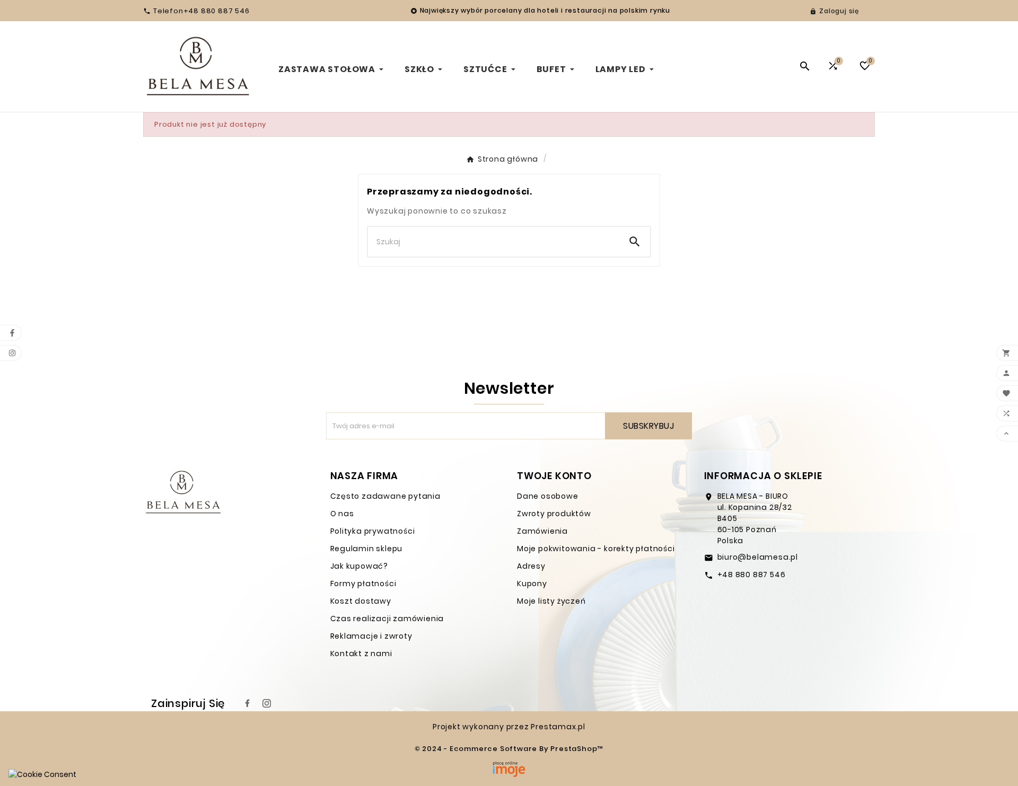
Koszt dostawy (360, 601)
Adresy (531, 566)
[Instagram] (267, 703)
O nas (342, 513)
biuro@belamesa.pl (757, 557)
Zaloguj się (839, 10)
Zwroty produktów (554, 513)
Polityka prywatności (372, 531)
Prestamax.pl (558, 726)
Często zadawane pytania (385, 496)
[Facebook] (248, 703)
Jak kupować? (359, 566)
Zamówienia (542, 531)
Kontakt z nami (361, 653)
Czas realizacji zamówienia (387, 618)
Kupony (532, 583)
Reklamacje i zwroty (371, 636)
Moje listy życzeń (551, 601)
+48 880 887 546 (751, 574)
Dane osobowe (547, 496)
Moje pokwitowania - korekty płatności (596, 548)
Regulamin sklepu (366, 548)
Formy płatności (363, 583)
